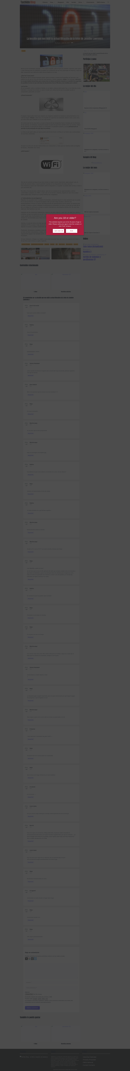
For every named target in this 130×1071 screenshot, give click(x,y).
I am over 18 (58, 231)
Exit (71, 231)
